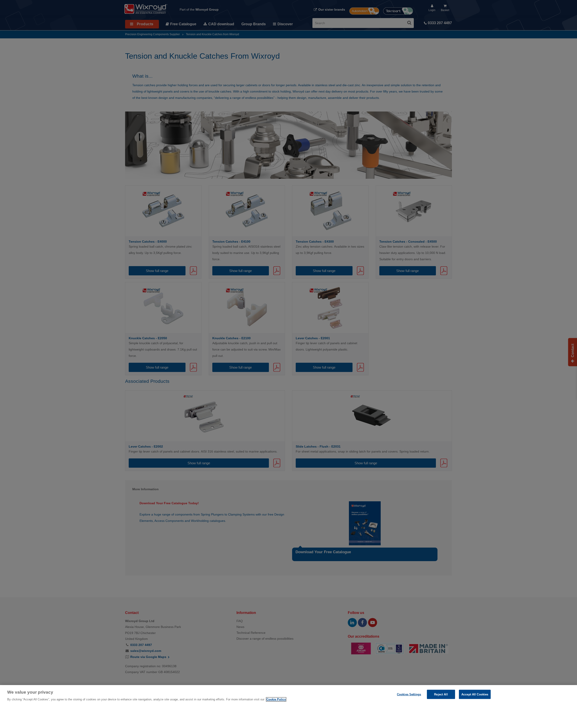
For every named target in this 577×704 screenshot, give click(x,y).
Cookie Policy (276, 699)
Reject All (441, 694)
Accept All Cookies (474, 694)
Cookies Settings (409, 694)
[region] (288, 694)
